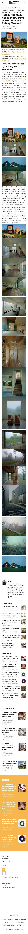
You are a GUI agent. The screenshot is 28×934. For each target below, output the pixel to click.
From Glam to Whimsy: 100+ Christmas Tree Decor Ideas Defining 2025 (9, 666)
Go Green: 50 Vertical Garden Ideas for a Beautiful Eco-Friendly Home (11, 687)
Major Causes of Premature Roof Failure (10, 629)
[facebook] (9, 597)
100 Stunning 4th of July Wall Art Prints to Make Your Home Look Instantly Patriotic (10, 658)
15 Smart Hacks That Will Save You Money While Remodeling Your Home (11, 622)
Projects (11, 8)
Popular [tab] (13, 780)
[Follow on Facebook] (10, 915)
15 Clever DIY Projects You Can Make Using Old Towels (10, 644)
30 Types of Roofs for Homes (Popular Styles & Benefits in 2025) (11, 607)
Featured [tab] (5, 780)
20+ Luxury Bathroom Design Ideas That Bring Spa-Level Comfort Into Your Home (11, 637)
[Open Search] (25, 2)
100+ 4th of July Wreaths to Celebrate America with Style (9, 680)
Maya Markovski (7, 793)
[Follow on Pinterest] (11, 597)
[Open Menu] (2, 2)
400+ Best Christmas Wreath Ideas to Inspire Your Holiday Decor (11, 673)
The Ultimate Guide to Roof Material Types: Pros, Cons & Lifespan (11, 614)
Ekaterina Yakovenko (8, 765)
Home (4, 8)
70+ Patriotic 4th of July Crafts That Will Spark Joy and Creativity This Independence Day (10, 695)
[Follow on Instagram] (14, 915)
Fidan (4, 26)
